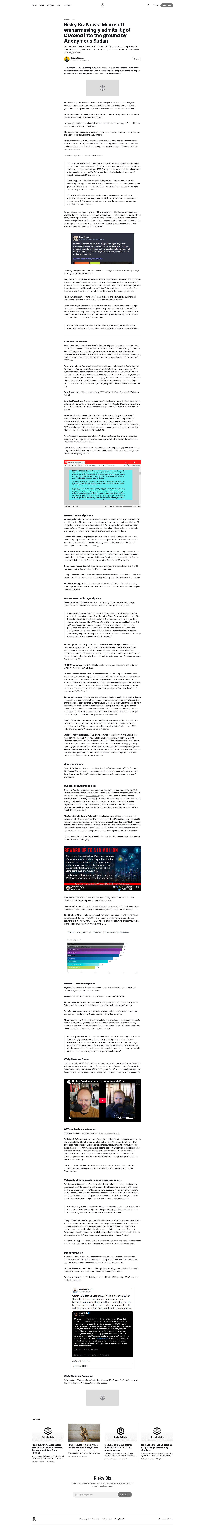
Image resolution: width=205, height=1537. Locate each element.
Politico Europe (80, 691)
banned (116, 551)
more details (109, 900)
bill (101, 602)
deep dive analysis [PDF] (115, 906)
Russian (76, 383)
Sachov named (92, 796)
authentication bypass (121, 1241)
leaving (67, 1280)
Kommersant (95, 804)
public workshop (106, 665)
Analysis (50, 5)
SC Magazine (123, 605)
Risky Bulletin (69, 19)
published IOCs (89, 996)
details (111, 1011)
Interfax (99, 755)
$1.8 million (101, 1220)
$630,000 (104, 392)
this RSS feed (97, 73)
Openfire (72, 1244)
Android (94, 1020)
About (42, 5)
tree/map (68, 1260)
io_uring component (101, 1229)
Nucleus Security (103, 68)
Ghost (170, 1519)
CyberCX (81, 291)
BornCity (94, 545)
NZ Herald (68, 360)
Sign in (155, 5)
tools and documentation (125, 528)
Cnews (106, 729)
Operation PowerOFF (72, 831)
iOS (103, 1020)
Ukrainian (87, 383)
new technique (120, 1184)
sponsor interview (95, 768)
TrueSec (133, 288)
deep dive (112, 988)
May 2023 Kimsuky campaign (107, 1133)
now (92, 583)
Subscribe (167, 5)
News (59, 5)
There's (87, 583)
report (119, 1002)
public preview (72, 522)
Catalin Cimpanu (77, 58)
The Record (89, 442)
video (92, 790)
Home (34, 5)
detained (118, 816)
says (112, 401)
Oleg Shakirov (79, 810)
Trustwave (68, 291)
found (99, 1139)
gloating (134, 271)
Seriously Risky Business (89, 1519)
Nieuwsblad (112, 714)
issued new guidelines (73, 677)
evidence (104, 583)
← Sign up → (107, 1519)
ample (97, 583)
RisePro (102, 996)
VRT (100, 714)
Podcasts (67, 5)
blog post (71, 123)
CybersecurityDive (73, 659)
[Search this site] (148, 5)
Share (136, 59)
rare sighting (107, 1165)
